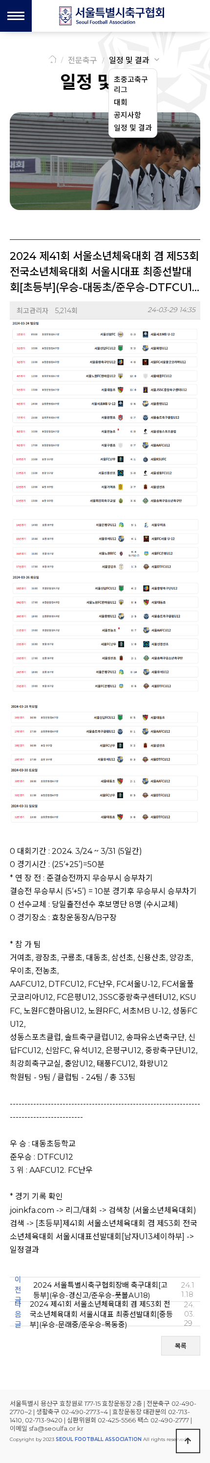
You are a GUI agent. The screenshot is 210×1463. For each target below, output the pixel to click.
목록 (181, 1346)
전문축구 (82, 60)
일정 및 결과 (129, 60)
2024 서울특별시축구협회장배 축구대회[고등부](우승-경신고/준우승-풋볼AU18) (100, 1290)
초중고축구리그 (131, 84)
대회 (120, 102)
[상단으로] (188, 1441)
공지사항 (127, 115)
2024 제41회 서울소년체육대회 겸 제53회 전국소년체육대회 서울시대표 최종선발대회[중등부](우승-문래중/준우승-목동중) (101, 1314)
